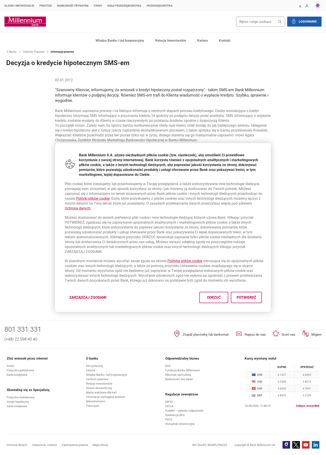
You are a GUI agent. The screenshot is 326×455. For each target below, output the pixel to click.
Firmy (98, 5)
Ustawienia (44, 445)
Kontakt (224, 41)
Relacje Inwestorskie (170, 41)
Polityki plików (93, 198)
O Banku (12, 51)
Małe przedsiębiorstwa (124, 5)
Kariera (202, 41)
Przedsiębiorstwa (160, 5)
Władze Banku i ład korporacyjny (120, 41)
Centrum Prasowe (33, 51)
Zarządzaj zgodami (90, 298)
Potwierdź (246, 297)
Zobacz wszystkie (307, 405)
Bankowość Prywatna (72, 5)
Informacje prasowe (62, 51)
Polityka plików (184, 261)
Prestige (45, 5)
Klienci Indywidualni (19, 5)
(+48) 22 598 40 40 (20, 339)
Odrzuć (214, 297)
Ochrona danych (77, 208)
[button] (300, 6)
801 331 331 (22, 329)
